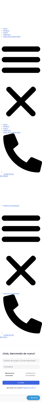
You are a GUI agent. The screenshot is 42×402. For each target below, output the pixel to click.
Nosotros (6, 31)
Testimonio (7, 35)
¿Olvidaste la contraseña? (30, 374)
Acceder (21, 383)
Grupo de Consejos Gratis (11, 37)
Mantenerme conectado (9, 374)
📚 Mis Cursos (33, 398)
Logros (5, 33)
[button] (21, 80)
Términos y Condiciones (11, 206)
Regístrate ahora (29, 388)
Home (5, 28)
